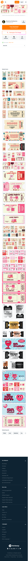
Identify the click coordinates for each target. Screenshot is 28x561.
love (10, 510)
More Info (5, 45)
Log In (22, 2)
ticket (4, 510)
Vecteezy (4, 543)
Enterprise (4, 548)
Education (4, 551)
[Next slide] (23, 510)
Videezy (3, 546)
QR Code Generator (6, 560)
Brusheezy (4, 541)
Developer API (5, 553)
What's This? (11, 42)
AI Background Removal (7, 558)
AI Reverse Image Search (7, 555)
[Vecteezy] (2, 2)
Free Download (14, 27)
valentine (16, 510)
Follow (23, 22)
